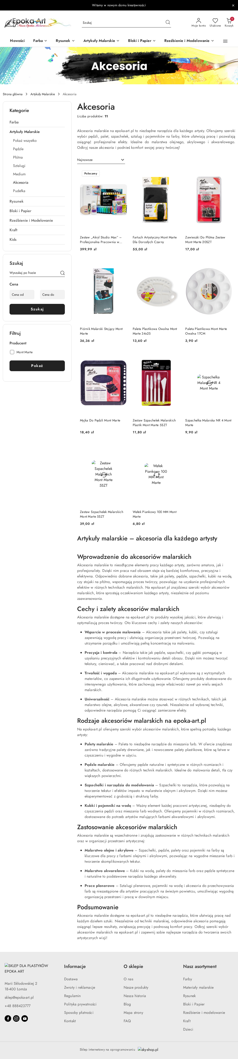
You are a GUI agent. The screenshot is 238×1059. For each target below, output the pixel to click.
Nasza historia (135, 995)
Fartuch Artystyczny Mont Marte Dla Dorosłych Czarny (155, 239)
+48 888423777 (17, 1005)
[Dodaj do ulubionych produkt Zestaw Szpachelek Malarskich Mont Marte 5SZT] (121, 448)
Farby (187, 979)
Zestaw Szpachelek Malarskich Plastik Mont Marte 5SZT (154, 422)
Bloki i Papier (194, 1004)
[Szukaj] (62, 273)
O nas (128, 979)
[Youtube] (24, 1018)
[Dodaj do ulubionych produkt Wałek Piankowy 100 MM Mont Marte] (174, 448)
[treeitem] (37, 122)
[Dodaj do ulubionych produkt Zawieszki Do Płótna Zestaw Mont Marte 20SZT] (227, 173)
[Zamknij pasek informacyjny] (233, 5)
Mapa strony (133, 1012)
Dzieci (188, 1029)
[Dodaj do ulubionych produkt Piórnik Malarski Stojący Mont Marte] (121, 265)
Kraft (187, 1021)
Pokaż (37, 365)
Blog (127, 1004)
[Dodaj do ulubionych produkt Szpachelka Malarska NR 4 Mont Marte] (227, 356)
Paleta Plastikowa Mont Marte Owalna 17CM (206, 331)
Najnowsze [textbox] (85, 159)
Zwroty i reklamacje (79, 987)
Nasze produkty (136, 987)
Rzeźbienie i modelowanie (204, 1012)
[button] (225, 41)
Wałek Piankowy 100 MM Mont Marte (154, 514)
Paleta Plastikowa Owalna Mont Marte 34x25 (155, 331)
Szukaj (37, 309)
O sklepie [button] (133, 966)
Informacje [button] (75, 966)
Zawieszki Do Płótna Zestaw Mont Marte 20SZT (205, 239)
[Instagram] (16, 1018)
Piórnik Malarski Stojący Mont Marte (101, 331)
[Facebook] (8, 1018)
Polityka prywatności (80, 1004)
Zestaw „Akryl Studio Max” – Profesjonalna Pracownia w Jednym (101, 239)
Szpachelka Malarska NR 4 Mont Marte (208, 422)
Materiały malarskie (198, 987)
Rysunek (189, 995)
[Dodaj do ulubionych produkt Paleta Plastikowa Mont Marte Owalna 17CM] (227, 265)
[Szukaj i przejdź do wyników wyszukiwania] (168, 22)
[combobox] (101, 160)
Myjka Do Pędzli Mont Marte (100, 420)
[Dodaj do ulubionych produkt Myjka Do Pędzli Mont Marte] (121, 356)
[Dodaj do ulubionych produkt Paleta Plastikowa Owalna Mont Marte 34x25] (174, 265)
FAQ (127, 1021)
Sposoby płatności (78, 1012)
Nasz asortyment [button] (199, 966)
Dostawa (71, 979)
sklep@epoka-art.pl (19, 997)
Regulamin (72, 995)
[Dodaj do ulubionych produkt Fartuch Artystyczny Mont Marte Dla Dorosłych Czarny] (174, 173)
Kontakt (70, 1021)
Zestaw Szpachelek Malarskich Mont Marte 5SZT (101, 514)
